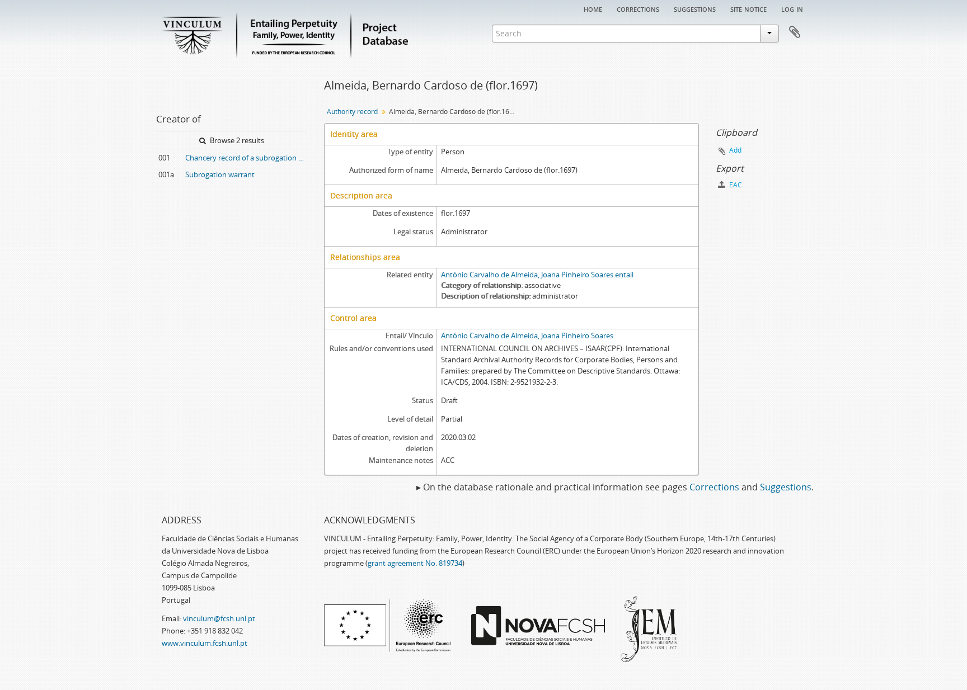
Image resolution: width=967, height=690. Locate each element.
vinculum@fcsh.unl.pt (219, 618)
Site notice (748, 8)
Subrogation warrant (220, 174)
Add (735, 150)
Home (593, 8)
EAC (734, 185)
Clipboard (795, 32)
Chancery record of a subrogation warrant (246, 158)
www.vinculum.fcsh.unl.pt (204, 643)
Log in (792, 8)
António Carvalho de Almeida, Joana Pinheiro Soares (527, 335)
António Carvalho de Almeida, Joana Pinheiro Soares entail (537, 275)
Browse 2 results (236, 140)
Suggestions (695, 8)
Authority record (352, 111)
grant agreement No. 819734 (415, 563)
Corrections (638, 8)
